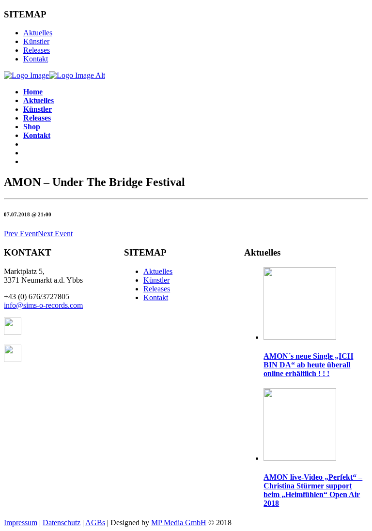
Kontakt (35, 59)
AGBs (95, 522)
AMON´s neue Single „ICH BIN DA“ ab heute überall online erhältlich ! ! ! (308, 365)
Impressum (20, 522)
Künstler (36, 41)
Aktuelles (37, 33)
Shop (31, 126)
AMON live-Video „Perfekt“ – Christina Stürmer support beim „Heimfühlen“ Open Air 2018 (313, 490)
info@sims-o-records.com (43, 305)
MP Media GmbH (178, 522)
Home (33, 92)
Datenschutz (61, 522)
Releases (36, 50)
